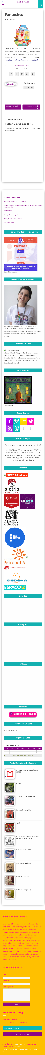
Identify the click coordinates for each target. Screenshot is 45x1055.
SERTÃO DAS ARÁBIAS (23, 863)
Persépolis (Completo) (23, 810)
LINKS (27, 66)
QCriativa (18, 1046)
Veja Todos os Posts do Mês (23, 755)
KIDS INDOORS (20, 1044)
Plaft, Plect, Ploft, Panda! (13, 219)
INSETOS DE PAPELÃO (23, 850)
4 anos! (19, 783)
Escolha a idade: (25, 713)
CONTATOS (8, 211)
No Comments (11, 19)
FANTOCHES (19, 66)
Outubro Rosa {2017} (23, 890)
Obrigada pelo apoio (11, 215)
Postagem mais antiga (33, 107)
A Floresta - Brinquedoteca (25, 797)
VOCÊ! (18, 823)
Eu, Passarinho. (9, 222)
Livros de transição (22, 876)
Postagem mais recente (12, 107)
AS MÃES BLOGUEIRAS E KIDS (15, 201)
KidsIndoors (29, 83)
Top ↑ (4, 1051)
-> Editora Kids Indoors (12, 197)
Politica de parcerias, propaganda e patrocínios (19, 1049)
